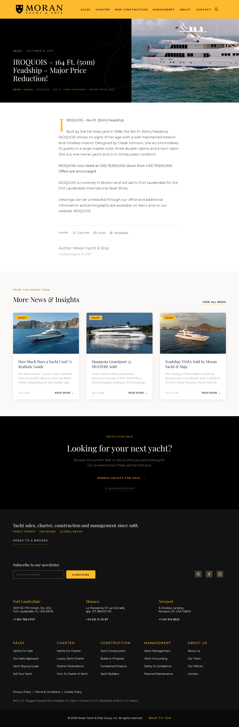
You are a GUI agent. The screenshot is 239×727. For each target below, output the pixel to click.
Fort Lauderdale (26, 601)
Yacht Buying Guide (26, 666)
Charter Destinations (70, 666)
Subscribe (80, 574)
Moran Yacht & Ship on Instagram (220, 574)
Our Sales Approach (26, 658)
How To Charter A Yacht (72, 674)
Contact (203, 9)
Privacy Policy (22, 692)
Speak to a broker (30, 540)
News (17, 89)
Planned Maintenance (158, 674)
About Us (194, 651)
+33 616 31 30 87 (97, 619)
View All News (214, 301)
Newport (166, 601)
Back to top (160, 718)
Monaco (92, 601)
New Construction (131, 9)
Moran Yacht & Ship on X (198, 574)
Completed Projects (113, 666)
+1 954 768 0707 (24, 619)
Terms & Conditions (47, 692)
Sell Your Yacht (22, 674)
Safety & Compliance (157, 666)
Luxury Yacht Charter (70, 658)
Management (164, 9)
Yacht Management (157, 651)
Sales (85, 9)
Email (101, 233)
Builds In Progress (112, 658)
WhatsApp (121, 233)
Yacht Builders (109, 674)
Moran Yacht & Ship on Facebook (209, 574)
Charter (103, 9)
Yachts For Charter (69, 651)
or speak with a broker (119, 488)
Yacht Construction (112, 651)
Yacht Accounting (155, 658)
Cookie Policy (73, 692)
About (185, 9)
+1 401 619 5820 (169, 619)
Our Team (194, 658)
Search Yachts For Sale (118, 477)
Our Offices (195, 666)
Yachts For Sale (23, 651)
